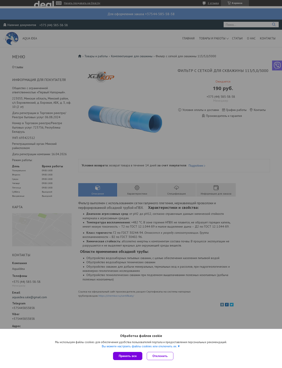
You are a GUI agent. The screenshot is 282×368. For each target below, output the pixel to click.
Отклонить (160, 356)
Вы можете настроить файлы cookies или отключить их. (139, 346)
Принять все (128, 356)
